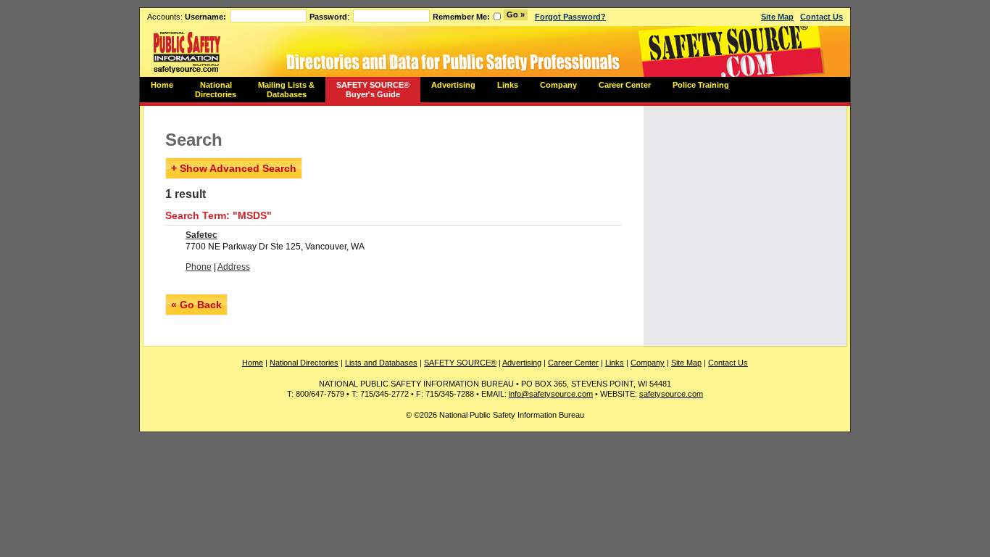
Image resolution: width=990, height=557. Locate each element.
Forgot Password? (570, 16)
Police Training (701, 85)
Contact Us (821, 16)
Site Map (777, 16)
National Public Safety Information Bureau (187, 51)
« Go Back (196, 304)
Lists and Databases (381, 362)
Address (233, 267)
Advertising (453, 85)
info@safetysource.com (551, 393)
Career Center (625, 85)
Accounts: (186, 16)
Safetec (201, 235)
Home (162, 85)
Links (507, 85)
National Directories (215, 90)
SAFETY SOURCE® (460, 362)
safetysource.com (671, 393)
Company (558, 85)
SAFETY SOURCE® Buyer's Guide (372, 90)
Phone (199, 267)
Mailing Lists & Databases (286, 90)
